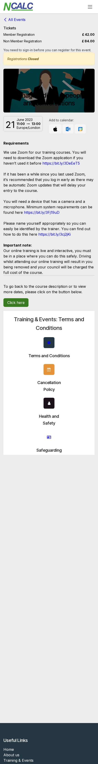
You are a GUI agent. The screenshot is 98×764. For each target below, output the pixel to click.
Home (8, 749)
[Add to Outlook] (68, 128)
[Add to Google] (80, 128)
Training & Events (18, 760)
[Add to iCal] (55, 128)
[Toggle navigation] (90, 6)
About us (11, 755)
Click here (16, 302)
